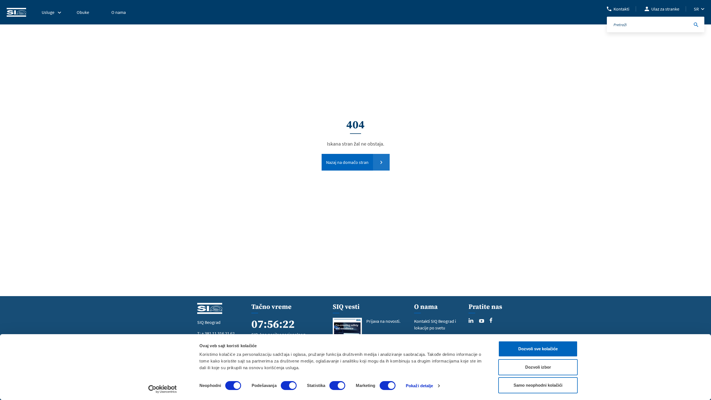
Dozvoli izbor (538, 367)
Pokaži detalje (419, 385)
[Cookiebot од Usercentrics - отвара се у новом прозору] (162, 389)
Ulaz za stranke (665, 9)
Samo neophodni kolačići (538, 385)
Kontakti (621, 9)
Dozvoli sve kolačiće (538, 348)
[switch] (289, 385)
